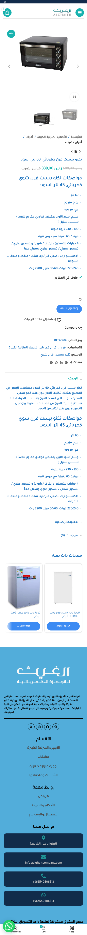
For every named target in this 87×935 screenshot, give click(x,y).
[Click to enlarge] (74, 97)
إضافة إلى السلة (69, 309)
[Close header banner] (5, 1)
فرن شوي (47, 355)
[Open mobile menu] (79, 12)
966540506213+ (43, 882)
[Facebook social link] (71, 363)
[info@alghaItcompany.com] (43, 856)
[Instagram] (39, 726)
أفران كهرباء (73, 142)
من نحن (43, 796)
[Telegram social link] (51, 363)
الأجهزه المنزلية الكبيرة (52, 137)
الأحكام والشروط (43, 805)
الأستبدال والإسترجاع (43, 814)
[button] (80, 299)
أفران (29, 137)
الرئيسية (76, 137)
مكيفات (43, 757)
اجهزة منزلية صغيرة (43, 766)
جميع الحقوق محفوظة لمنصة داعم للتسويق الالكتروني (43, 921)
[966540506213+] (43, 875)
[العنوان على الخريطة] (43, 837)
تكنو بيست (63, 355)
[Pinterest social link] (66, 363)
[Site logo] (62, 12)
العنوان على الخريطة (43, 844)
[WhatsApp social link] (56, 363)
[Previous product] (80, 151)
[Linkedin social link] (61, 363)
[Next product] (72, 151)
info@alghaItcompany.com (43, 863)
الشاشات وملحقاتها (43, 775)
